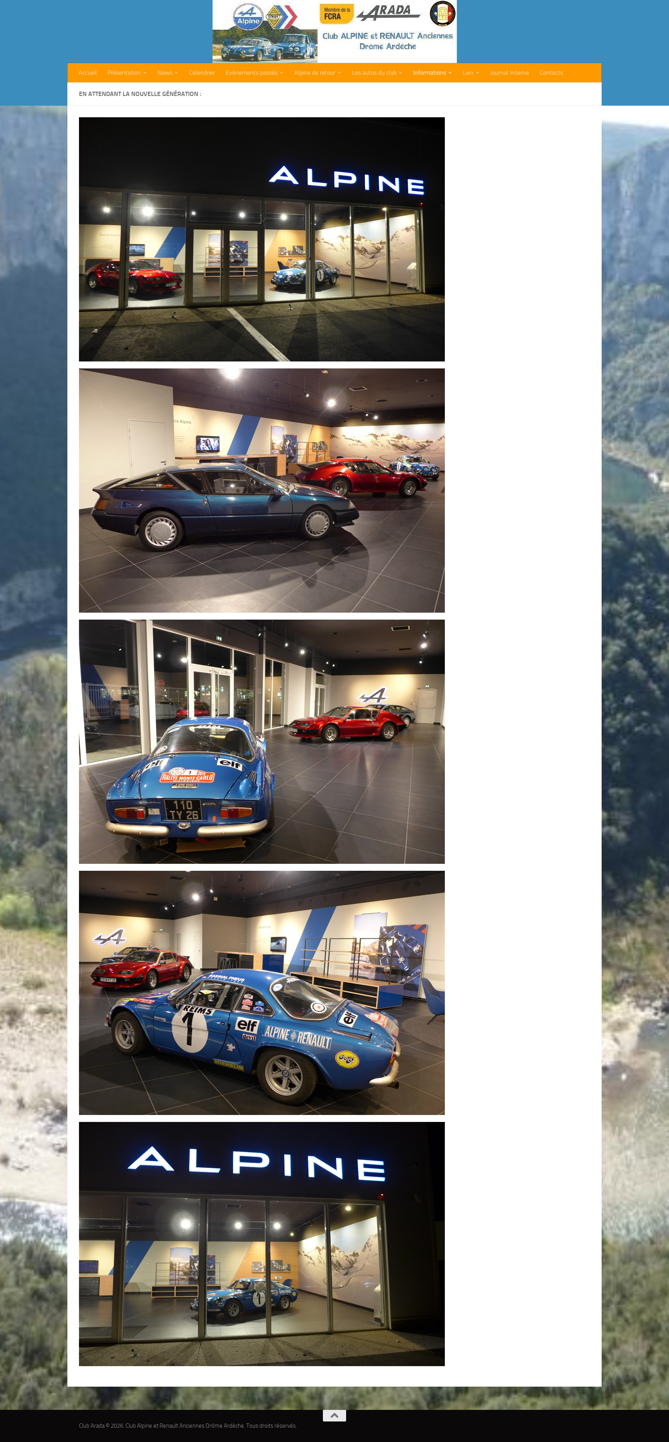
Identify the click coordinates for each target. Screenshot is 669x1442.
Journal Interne (509, 72)
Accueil (88, 72)
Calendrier (202, 72)
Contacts (551, 72)
